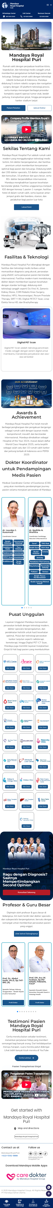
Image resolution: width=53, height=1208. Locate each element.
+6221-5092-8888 (9, 1155)
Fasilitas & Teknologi (20, 1205)
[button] (50, 1084)
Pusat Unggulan (46, 1205)
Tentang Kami (6, 1205)
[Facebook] (30, 1154)
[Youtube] (40, 1154)
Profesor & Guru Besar (33, 1205)
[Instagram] (35, 1154)
